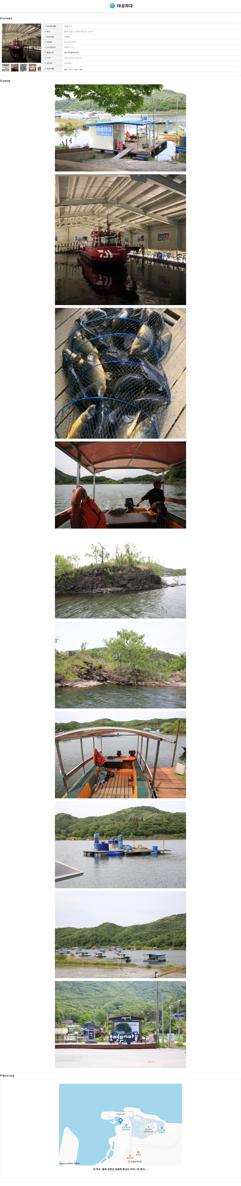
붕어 (66, 69)
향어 (81, 69)
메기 (71, 69)
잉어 (76, 69)
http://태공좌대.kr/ (71, 52)
